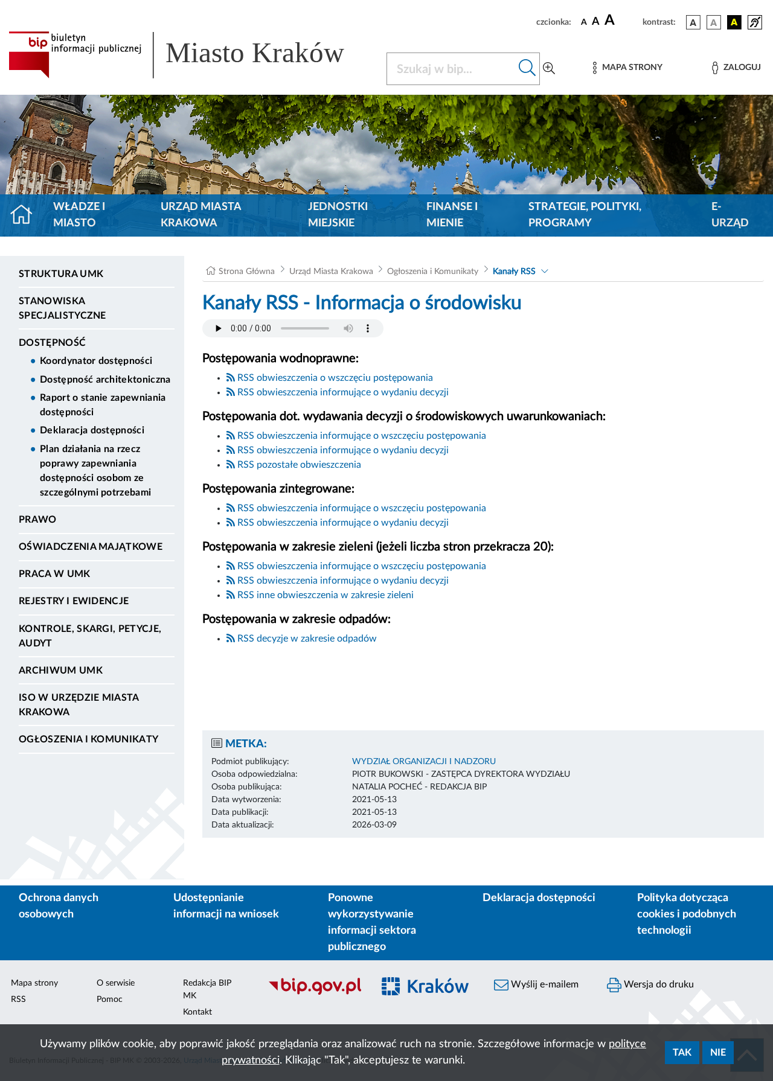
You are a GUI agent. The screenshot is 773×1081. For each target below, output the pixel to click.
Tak (682, 1052)
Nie (718, 1052)
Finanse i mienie (452, 215)
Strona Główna (247, 271)
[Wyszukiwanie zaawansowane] (549, 69)
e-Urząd (730, 215)
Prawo (38, 520)
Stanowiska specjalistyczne (62, 308)
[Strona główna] (26, 215)
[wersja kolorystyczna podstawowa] (693, 22)
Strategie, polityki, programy (584, 215)
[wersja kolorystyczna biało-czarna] (714, 22)
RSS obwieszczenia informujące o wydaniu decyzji (342, 392)
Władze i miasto (79, 215)
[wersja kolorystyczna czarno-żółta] (734, 22)
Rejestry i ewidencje (74, 601)
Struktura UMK (61, 274)
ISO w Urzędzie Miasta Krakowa (79, 705)
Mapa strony (34, 983)
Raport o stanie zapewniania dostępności (103, 405)
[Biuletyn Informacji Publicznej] (314, 993)
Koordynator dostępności (96, 361)
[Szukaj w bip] (527, 69)
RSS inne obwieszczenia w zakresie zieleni (324, 595)
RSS (18, 999)
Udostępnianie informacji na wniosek (226, 906)
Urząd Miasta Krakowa (201, 215)
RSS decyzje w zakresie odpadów (306, 638)
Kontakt (197, 1012)
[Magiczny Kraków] (426, 993)
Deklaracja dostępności (92, 430)
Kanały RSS (514, 271)
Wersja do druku (657, 984)
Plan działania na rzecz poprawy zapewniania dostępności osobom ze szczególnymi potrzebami (95, 470)
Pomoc (110, 999)
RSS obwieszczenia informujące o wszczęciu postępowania (360, 436)
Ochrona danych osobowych (58, 906)
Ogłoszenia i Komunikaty (88, 739)
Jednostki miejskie (338, 215)
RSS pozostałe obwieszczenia (298, 465)
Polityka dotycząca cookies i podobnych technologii (686, 914)
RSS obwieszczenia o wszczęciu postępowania (334, 378)
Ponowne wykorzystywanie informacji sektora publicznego (372, 922)
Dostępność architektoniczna (105, 379)
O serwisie (116, 983)
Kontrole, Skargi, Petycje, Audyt (90, 636)
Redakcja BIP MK (207, 989)
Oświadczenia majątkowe (90, 547)
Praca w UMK (55, 574)
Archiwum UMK (61, 670)
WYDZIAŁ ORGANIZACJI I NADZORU (424, 761)
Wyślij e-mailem (543, 984)
